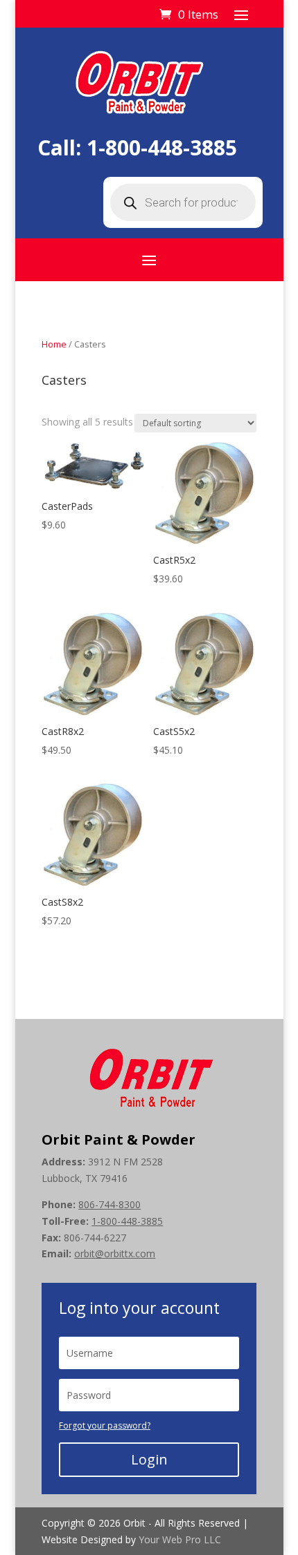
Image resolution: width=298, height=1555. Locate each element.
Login (149, 1459)
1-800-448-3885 (162, 147)
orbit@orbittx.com (114, 1253)
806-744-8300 (109, 1204)
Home (54, 344)
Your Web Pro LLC (180, 1539)
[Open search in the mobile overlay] (183, 202)
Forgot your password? (104, 1425)
